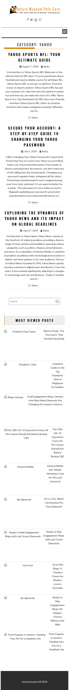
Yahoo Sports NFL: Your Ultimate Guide (34, 57)
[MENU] (64, 31)
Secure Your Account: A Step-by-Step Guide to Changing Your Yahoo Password (34, 136)
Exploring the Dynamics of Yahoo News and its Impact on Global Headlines (34, 218)
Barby (47, 66)
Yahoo (34, 117)
